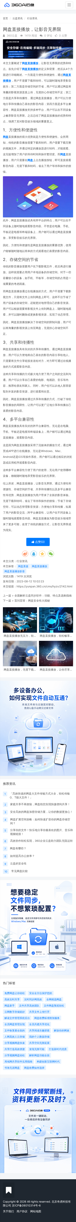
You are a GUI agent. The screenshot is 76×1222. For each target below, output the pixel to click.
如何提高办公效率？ (22, 855)
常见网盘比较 (19, 871)
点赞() (39, 542)
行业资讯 (32, 18)
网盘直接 (23, 566)
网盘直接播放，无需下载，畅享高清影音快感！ (20, 669)
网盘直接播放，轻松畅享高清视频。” (56, 635)
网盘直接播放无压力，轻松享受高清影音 (20, 635)
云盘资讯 (17, 18)
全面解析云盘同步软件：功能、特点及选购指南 (43, 595)
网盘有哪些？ (18, 848)
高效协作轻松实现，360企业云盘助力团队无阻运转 (41, 840)
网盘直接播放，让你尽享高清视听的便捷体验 (56, 669)
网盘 (5, 136)
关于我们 (8, 1211)
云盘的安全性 (18, 863)
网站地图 (35, 1211)
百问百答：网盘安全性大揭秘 (32, 600)
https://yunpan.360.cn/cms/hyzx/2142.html (44, 586)
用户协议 (22, 1211)
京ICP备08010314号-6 (26, 1205)
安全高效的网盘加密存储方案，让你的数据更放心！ (41, 811)
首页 (5, 18)
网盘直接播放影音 (14, 571)
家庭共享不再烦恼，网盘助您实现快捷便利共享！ (40, 804)
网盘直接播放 (30, 63)
